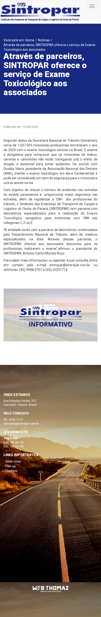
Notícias (44, 40)
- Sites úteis (12, 461)
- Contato (10, 471)
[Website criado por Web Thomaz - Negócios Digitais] (51, 591)
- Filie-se (10, 466)
